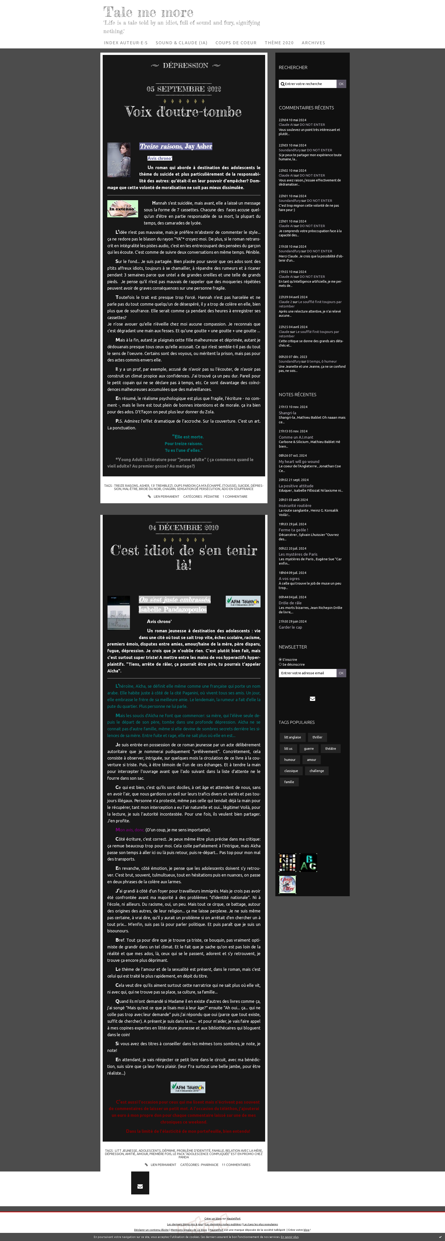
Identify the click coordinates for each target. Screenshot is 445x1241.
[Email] (313, 698)
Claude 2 (285, 302)
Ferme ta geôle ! (293, 530)
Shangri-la (287, 413)
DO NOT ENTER (312, 125)
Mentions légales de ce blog (189, 1229)
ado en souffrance (238, 489)
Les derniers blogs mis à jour (185, 1224)
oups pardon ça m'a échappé (197, 486)
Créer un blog (213, 1218)
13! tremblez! (162, 486)
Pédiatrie (211, 496)
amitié (130, 1154)
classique (291, 771)
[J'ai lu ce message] (440, 1237)
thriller (317, 737)
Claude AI (286, 125)
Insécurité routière (295, 505)
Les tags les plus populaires (260, 1224)
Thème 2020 (279, 42)
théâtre (330, 748)
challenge (317, 771)
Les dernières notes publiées (223, 1224)
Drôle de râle (290, 603)
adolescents (150, 1150)
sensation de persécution (198, 489)
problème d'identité (194, 1150)
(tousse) (229, 486)
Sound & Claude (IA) (182, 42)
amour (142, 1154)
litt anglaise (292, 737)
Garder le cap (290, 627)
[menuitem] (125, 42)
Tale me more (148, 11)
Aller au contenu (18, 4)
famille (218, 1150)
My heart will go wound (299, 461)
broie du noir (150, 489)
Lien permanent (166, 496)
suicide (243, 486)
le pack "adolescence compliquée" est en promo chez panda (218, 1155)
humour (290, 760)
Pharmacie (210, 1165)
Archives (313, 42)
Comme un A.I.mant (296, 437)
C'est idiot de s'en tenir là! (183, 557)
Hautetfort (234, 1218)
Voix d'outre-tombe (184, 111)
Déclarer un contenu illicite (151, 1229)
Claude (284, 332)
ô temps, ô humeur (322, 361)
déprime (168, 1150)
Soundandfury (290, 150)
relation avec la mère (244, 1150)
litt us (288, 748)
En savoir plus (290, 1236)
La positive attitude (296, 486)
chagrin (168, 489)
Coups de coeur (236, 42)
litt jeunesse (126, 1150)
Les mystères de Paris (298, 554)
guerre (309, 748)
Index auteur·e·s (126, 42)
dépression (114, 1154)
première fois (160, 1154)
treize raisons (126, 486)
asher (144, 486)
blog (306, 1229)
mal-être (130, 489)
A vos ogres (289, 578)
